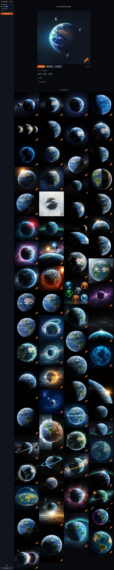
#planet (44, 73)
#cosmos (50, 73)
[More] (85, 66)
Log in (7, 565)
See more (45, 70)
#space (39, 73)
